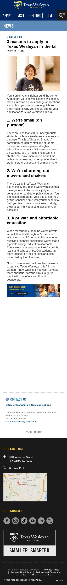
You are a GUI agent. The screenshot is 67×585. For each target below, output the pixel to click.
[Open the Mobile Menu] (62, 15)
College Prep (15, 36)
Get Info (35, 15)
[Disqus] (33, 343)
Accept (60, 580)
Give (50, 15)
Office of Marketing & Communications (28, 405)
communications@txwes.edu (21, 421)
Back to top (33, 432)
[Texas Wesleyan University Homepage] (33, 5)
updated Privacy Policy (30, 580)
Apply (7, 15)
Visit (21, 15)
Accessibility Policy (21, 572)
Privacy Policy (51, 569)
